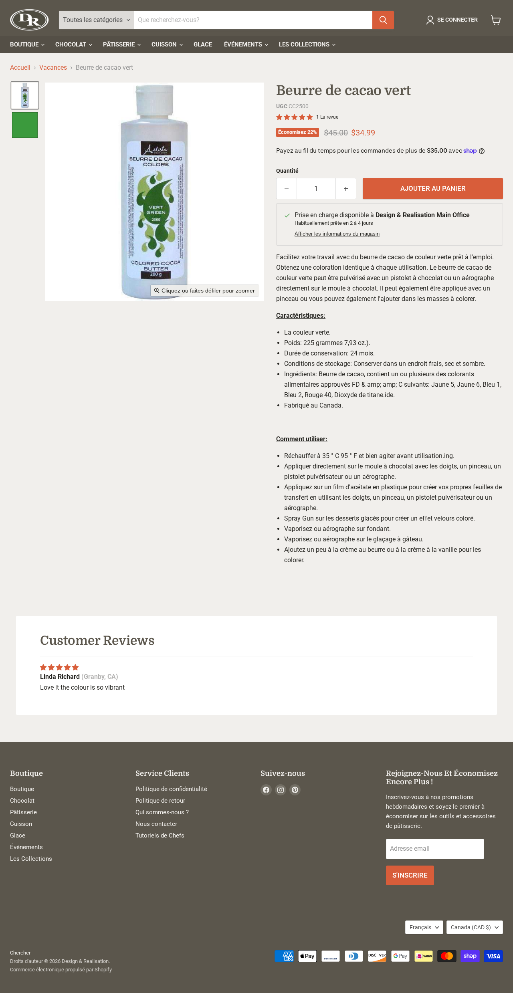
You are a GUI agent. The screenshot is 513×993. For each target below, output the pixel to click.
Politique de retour (160, 800)
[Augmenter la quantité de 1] (346, 189)
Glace (203, 44)
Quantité (287, 171)
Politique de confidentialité (171, 789)
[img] (59, 667)
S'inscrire (410, 875)
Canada (471, 927)
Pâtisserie (119, 44)
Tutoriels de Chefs (159, 835)
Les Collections (305, 44)
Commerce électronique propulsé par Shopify (61, 970)
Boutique (25, 44)
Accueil (20, 67)
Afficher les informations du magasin (337, 234)
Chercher (20, 953)
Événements (244, 44)
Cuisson (164, 44)
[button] (453, 20)
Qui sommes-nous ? (162, 812)
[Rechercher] (383, 20)
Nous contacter (156, 824)
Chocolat (71, 44)
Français (420, 927)
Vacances (53, 67)
